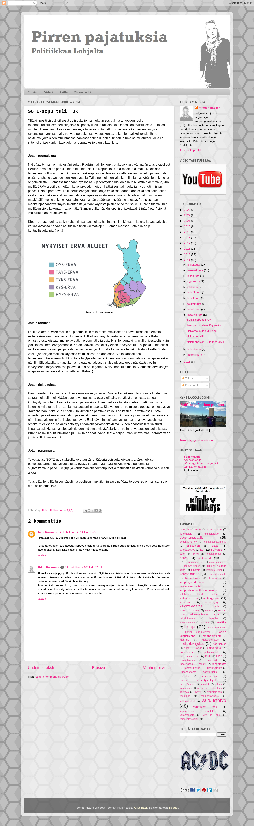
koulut (196, 610)
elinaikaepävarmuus (215, 542)
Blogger (173, 807)
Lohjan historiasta (216, 627)
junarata (195, 569)
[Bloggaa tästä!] (89, 511)
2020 (187, 226)
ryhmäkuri (185, 676)
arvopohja (185, 529)
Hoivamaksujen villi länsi (202, 330)
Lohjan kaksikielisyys (197, 632)
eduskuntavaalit (191, 537)
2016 (187, 248)
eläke (215, 545)
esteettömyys (187, 549)
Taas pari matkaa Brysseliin (204, 325)
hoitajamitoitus (213, 554)
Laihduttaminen (188, 618)
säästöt (204, 684)
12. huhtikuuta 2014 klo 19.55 (77, 532)
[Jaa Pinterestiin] (100, 511)
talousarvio (186, 688)
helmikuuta (194, 349)
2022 (187, 215)
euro (182, 553)
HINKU (195, 554)
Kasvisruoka (215, 578)
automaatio (186, 533)
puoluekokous (187, 660)
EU (202, 549)
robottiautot (219, 663)
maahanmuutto (212, 635)
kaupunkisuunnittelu (191, 586)
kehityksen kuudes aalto (198, 594)
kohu (217, 606)
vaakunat (185, 696)
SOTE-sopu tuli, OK (199, 319)
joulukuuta (194, 264)
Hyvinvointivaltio (194, 562)
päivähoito (212, 660)
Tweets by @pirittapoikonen (197, 440)
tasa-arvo (202, 688)
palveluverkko (212, 652)
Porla (208, 656)
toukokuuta (194, 303)
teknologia (217, 688)
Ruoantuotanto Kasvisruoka (198, 671)
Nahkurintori (219, 643)
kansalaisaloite (218, 574)
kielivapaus (186, 602)
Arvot (198, 529)
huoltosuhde (204, 558)
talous (218, 684)
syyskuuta (194, 281)
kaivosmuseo (189, 574)
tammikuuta (195, 354)
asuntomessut (214, 529)
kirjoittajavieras (191, 606)
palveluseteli (187, 652)
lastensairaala (187, 622)
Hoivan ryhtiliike (196, 336)
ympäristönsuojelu (189, 719)
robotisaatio (186, 664)
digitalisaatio (211, 533)
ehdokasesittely (189, 541)
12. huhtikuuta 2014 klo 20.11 (83, 567)
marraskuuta (195, 270)
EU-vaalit (216, 549)
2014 (187, 260)
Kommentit (191, 385)
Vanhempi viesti (157, 667)
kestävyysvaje (211, 598)
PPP (219, 656)
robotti (202, 664)
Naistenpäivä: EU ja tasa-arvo (205, 341)
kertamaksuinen (189, 598)
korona (183, 610)
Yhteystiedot (82, 92)
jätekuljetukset (214, 570)
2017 (187, 243)
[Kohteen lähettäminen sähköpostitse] (85, 511)
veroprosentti (187, 714)
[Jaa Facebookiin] (96, 511)
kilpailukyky (211, 602)
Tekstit (188, 378)
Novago (198, 648)
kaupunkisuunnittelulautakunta (199, 590)
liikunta (205, 622)
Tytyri (198, 691)
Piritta (63, 92)
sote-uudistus (209, 676)
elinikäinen (193, 545)
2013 (187, 361)
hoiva (184, 558)
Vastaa (42, 555)
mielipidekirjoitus (192, 644)
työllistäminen (214, 692)
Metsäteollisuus (210, 640)
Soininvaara (192, 456)
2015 (187, 254)
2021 (187, 220)
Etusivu (33, 92)
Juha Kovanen (47, 532)
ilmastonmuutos (217, 562)
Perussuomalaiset (190, 656)
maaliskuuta (195, 314)
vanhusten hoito (205, 706)
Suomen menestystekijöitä (198, 680)
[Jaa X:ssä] (93, 511)
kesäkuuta (194, 298)
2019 (187, 232)
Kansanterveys (193, 578)
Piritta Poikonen (48, 567)
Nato (186, 648)
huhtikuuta (194, 309)
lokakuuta (193, 275)
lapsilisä (213, 618)
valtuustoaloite (188, 701)
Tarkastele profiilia (191, 150)
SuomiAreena (187, 684)
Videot (48, 92)
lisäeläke (220, 622)
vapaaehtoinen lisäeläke (197, 711)
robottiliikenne (192, 667)
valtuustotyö (214, 700)
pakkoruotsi (214, 647)
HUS (223, 558)
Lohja (189, 626)
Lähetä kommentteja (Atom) (52, 676)
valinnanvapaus (210, 696)
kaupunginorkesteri (192, 582)
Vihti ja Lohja (212, 715)
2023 (187, 209)
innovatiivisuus (192, 566)
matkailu (184, 639)
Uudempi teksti (41, 667)
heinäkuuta (194, 292)
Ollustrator (140, 807)
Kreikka (209, 610)
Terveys (184, 691)
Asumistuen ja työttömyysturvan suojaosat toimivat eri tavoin (201, 463)
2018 (187, 237)
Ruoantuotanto (213, 667)
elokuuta (193, 286)
